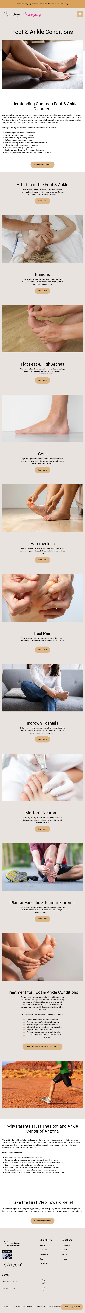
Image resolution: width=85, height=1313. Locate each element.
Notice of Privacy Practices (51, 1307)
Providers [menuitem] (43, 1250)
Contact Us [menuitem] (44, 1264)
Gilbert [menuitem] (64, 1250)
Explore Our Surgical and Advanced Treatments (42, 1047)
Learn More (42, 201)
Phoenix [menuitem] (65, 1259)
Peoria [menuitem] (64, 1254)
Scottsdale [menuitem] (66, 1245)
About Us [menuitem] (43, 1245)
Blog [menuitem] (41, 1259)
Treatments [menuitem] (44, 1254)
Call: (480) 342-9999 (9, 1281)
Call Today (64, 4)
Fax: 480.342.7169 (8, 1289)
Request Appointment (72, 1307)
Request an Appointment (42, 165)
